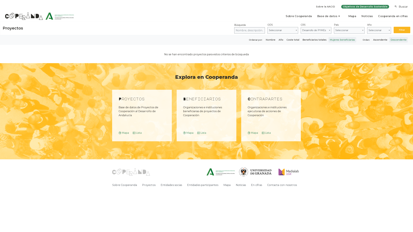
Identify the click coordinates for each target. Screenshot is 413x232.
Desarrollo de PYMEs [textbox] (314, 30)
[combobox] (282, 30)
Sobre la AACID (325, 6)
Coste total (293, 39)
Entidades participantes (202, 185)
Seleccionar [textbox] (275, 30)
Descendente (399, 39)
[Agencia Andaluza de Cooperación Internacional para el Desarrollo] (58, 16)
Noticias (367, 16)
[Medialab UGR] (287, 171)
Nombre (270, 39)
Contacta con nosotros (282, 185)
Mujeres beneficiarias (342, 39)
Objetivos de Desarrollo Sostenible (365, 6)
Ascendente (380, 39)
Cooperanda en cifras (393, 16)
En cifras (256, 185)
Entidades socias (171, 185)
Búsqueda (240, 25)
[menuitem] (325, 7)
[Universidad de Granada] (255, 171)
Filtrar (402, 30)
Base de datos (327, 16)
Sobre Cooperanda (299, 16)
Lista (139, 132)
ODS (274, 27)
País (341, 27)
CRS (313, 27)
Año (374, 27)
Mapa (352, 16)
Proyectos (149, 185)
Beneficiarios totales (314, 39)
